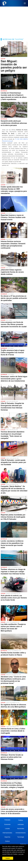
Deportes (7, 837)
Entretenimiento (21, 833)
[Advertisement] (14, 21)
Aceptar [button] (8, 858)
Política (20, 820)
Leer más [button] (20, 854)
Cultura (7, 841)
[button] (25, 3)
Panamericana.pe (7, 141)
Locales (7, 828)
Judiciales (21, 824)
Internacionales (7, 833)
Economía (7, 824)
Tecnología (20, 837)
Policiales (7, 820)
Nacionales (20, 828)
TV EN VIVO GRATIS (21, 139)
